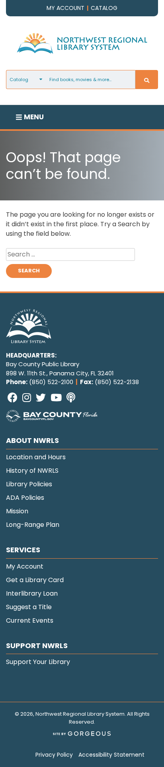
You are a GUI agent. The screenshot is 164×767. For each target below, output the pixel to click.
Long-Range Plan (32, 524)
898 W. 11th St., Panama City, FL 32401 (60, 373)
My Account (24, 566)
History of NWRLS (32, 470)
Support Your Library (38, 661)
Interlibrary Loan (32, 593)
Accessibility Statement (111, 755)
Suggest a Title (29, 607)
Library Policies (29, 484)
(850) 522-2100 (51, 382)
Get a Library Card (35, 579)
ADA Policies (25, 497)
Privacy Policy (54, 755)
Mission (17, 511)
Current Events (29, 620)
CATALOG (104, 8)
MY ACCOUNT (65, 8)
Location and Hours (36, 457)
